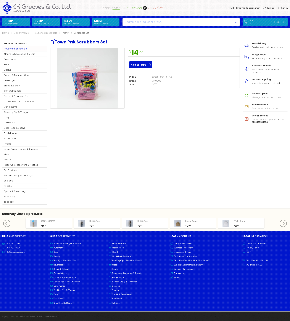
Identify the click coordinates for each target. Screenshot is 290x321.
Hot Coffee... (95, 221)
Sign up (270, 8)
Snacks (8, 186)
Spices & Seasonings (15, 191)
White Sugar (240, 221)
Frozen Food (10, 138)
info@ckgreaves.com (15, 252)
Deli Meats (9, 122)
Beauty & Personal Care (16, 75)
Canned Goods (12, 90)
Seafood (8, 180)
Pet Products (11, 170)
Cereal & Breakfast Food (17, 96)
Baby (7, 64)
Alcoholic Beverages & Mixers (19, 54)
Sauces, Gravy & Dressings (18, 175)
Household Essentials (45, 32)
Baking (7, 69)
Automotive (10, 59)
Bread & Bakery (12, 85)
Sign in (284, 8)
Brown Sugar (191, 221)
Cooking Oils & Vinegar (16, 112)
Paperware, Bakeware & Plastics (21, 164)
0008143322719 (48, 221)
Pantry (7, 159)
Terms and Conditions (256, 243)
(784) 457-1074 (12, 243)
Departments (21, 32)
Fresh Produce (11, 133)
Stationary (9, 196)
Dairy (6, 117)
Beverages (10, 80)
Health (7, 143)
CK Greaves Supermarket (246, 8)
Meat (6, 154)
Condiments (10, 106)
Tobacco (9, 201)
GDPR (249, 252)
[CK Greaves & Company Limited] (36, 8)
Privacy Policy (252, 247)
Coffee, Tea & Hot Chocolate (19, 101)
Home (5, 32)
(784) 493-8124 (12, 247)
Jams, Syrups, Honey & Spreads (21, 149)
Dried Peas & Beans (14, 127)
